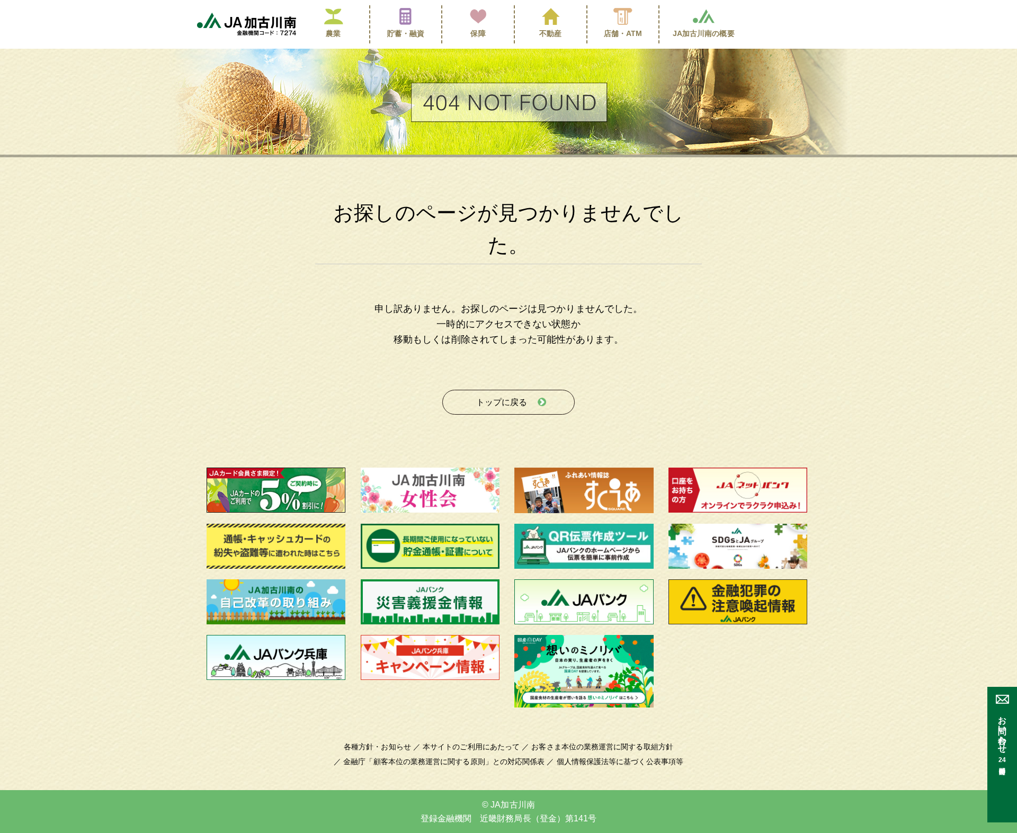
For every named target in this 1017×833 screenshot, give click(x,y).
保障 (477, 33)
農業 (333, 33)
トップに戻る (501, 402)
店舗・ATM (623, 33)
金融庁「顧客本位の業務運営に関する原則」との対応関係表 (444, 761)
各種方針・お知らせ (377, 746)
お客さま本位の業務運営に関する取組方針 (602, 746)
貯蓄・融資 (405, 33)
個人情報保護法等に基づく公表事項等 (620, 761)
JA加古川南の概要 (704, 33)
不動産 (550, 33)
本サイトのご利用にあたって (471, 746)
